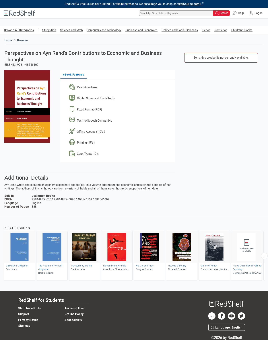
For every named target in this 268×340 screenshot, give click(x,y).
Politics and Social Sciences (180, 30)
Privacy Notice (28, 320)
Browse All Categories (19, 30)
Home (8, 40)
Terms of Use (74, 308)
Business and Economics (141, 30)
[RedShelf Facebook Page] (221, 318)
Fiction (206, 30)
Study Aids (49, 30)
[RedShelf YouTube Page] (231, 318)
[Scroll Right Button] (264, 256)
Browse (22, 40)
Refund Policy (74, 314)
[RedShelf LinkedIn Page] (211, 318)
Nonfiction (220, 30)
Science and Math (71, 30)
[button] (118, 87)
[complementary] (134, 249)
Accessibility (73, 320)
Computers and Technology (104, 30)
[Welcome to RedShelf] (19, 13)
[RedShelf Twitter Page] (241, 318)
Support (23, 314)
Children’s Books (242, 30)
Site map (24, 325)
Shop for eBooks (30, 308)
